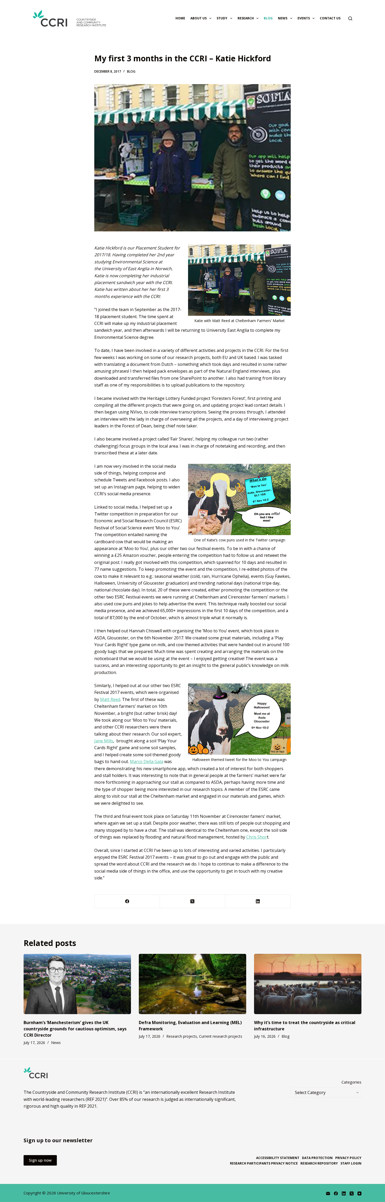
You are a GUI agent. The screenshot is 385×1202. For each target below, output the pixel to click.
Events (304, 18)
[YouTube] (359, 1193)
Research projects (181, 1036)
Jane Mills (103, 741)
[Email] (328, 1193)
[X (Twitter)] (193, 901)
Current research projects (220, 1036)
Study (222, 18)
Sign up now (40, 1160)
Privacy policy (348, 1158)
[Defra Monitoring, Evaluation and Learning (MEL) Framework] (192, 984)
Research (246, 18)
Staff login (350, 1163)
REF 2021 (88, 1106)
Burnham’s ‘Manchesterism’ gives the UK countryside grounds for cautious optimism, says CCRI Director (75, 1029)
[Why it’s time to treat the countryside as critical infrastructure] (307, 984)
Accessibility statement (277, 1158)
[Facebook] (127, 901)
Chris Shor (256, 837)
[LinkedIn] (258, 901)
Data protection (317, 1158)
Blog (268, 18)
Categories (351, 1082)
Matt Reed (110, 699)
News (282, 18)
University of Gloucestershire (83, 1192)
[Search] (350, 18)
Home (180, 18)
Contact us (330, 18)
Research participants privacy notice (264, 1163)
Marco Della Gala (146, 761)
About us (198, 18)
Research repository (319, 1163)
